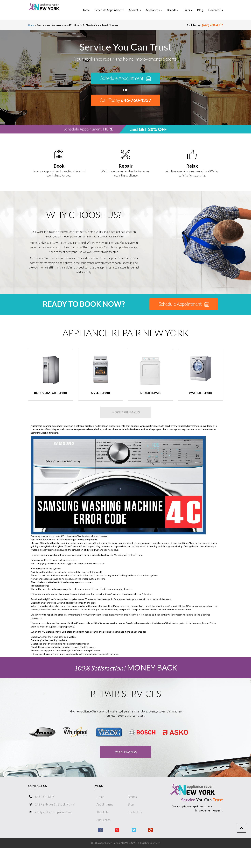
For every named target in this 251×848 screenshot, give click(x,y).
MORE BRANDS (125, 752)
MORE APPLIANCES (125, 412)
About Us (102, 812)
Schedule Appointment (122, 78)
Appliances (103, 820)
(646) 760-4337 (212, 25)
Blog (131, 804)
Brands (132, 796)
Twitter (134, 830)
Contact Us (135, 812)
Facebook (100, 830)
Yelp (150, 830)
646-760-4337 (44, 796)
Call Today (125, 100)
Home (31, 25)
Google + (117, 830)
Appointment (104, 804)
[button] (153, 10)
